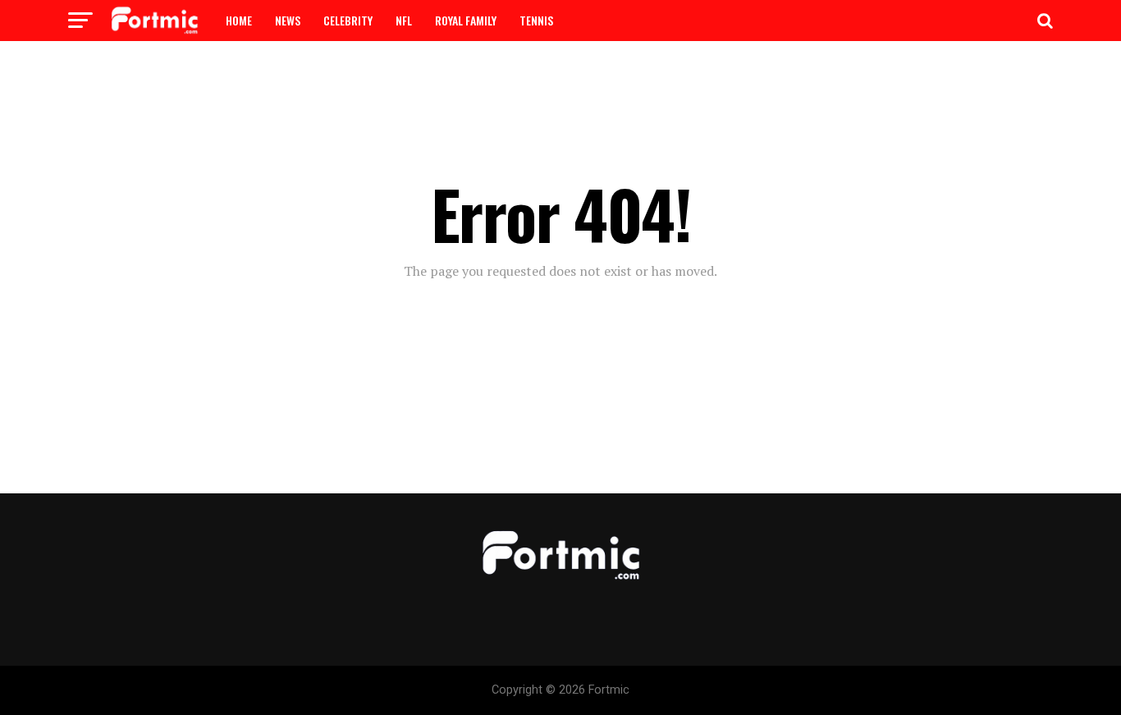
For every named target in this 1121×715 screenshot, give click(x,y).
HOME (239, 20)
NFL (404, 20)
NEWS (287, 20)
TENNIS (536, 20)
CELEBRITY (348, 20)
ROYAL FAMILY (465, 20)
